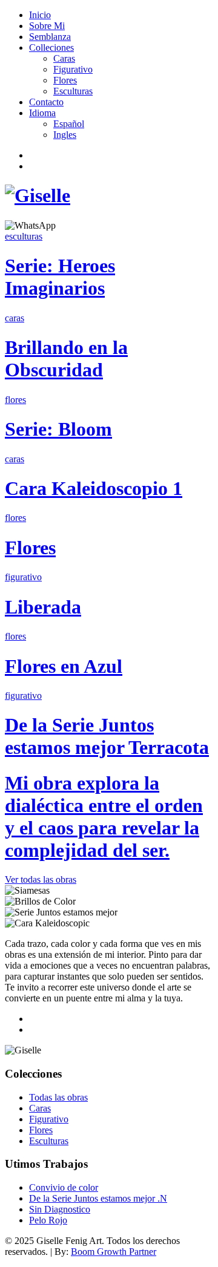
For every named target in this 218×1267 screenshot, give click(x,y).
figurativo (23, 577)
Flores (65, 80)
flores (15, 400)
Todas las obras (58, 1097)
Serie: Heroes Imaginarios (60, 277)
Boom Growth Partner (113, 1251)
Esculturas (73, 91)
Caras (64, 58)
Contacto (46, 102)
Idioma (42, 113)
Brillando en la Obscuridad (66, 358)
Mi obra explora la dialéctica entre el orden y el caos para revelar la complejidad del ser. (104, 816)
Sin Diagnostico (59, 1209)
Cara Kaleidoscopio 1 (93, 488)
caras (14, 318)
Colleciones (51, 47)
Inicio (40, 15)
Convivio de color (63, 1187)
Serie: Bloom (58, 429)
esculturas (23, 236)
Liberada (43, 607)
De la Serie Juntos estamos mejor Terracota (107, 736)
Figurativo (73, 69)
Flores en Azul (63, 666)
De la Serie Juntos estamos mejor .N (98, 1198)
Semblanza (50, 36)
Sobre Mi (47, 26)
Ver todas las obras (40, 879)
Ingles (64, 134)
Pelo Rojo (48, 1220)
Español (68, 124)
